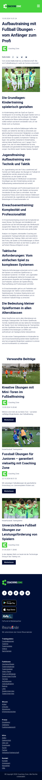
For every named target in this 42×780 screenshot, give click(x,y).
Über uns (5, 743)
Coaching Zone (13, 49)
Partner (4, 750)
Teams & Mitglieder (9, 674)
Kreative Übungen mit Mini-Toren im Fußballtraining (18, 391)
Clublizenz (5, 725)
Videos (4, 649)
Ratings (4, 686)
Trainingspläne (7, 646)
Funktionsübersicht (8, 727)
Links (4, 689)
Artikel (4, 704)
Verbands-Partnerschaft (10, 753)
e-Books (5, 707)
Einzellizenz (6, 722)
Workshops (6, 709)
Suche (4, 748)
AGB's (4, 738)
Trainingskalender (8, 667)
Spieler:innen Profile (9, 676)
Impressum (6, 763)
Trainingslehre (17, 449)
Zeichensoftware (8, 664)
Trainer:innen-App (8, 694)
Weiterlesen (9, 420)
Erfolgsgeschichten (9, 712)
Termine (5, 679)
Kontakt (5, 761)
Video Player (6, 671)
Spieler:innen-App (8, 691)
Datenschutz (6, 740)
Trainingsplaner (7, 669)
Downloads (6, 745)
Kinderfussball (7, 449)
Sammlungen (6, 654)
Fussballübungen (8, 641)
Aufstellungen (7, 681)
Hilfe (3, 768)
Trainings (5, 644)
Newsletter (6, 766)
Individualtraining (8, 684)
